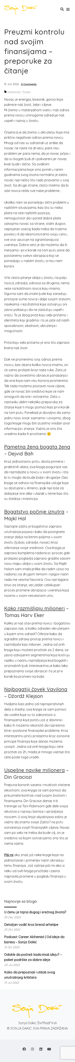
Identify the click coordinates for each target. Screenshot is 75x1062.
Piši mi (8, 855)
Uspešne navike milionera (34, 770)
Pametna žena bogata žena (37, 447)
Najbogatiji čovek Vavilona (35, 689)
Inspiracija (14, 91)
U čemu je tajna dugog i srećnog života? (35, 912)
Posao (26, 91)
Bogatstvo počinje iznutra (34, 511)
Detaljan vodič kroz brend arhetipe (31, 924)
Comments (28, 84)
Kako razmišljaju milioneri (34, 608)
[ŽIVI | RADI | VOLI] (22, 9)
